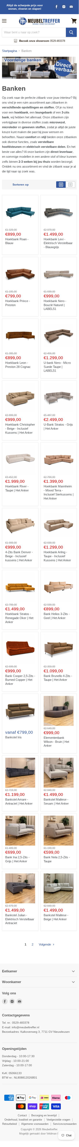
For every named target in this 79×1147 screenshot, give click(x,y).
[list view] (70, 184)
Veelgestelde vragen (58, 1119)
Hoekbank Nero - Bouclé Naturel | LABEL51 (55, 305)
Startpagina (9, 50)
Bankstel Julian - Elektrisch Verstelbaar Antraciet (19, 919)
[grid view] (61, 184)
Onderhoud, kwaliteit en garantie (23, 1119)
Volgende (45, 944)
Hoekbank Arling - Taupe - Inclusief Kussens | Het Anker (57, 556)
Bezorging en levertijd (44, 1115)
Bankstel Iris (13, 737)
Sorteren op (21, 184)
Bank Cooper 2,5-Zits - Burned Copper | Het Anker (20, 679)
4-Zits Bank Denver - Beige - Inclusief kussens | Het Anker (19, 556)
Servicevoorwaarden (65, 1123)
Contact (22, 1115)
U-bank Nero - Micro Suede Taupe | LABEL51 (57, 366)
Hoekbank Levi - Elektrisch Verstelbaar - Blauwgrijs (58, 243)
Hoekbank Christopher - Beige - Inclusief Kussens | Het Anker (20, 428)
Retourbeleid (9, 1123)
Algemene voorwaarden (34, 1123)
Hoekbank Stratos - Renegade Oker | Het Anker (19, 617)
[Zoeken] (71, 32)
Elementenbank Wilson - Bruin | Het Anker (56, 741)
